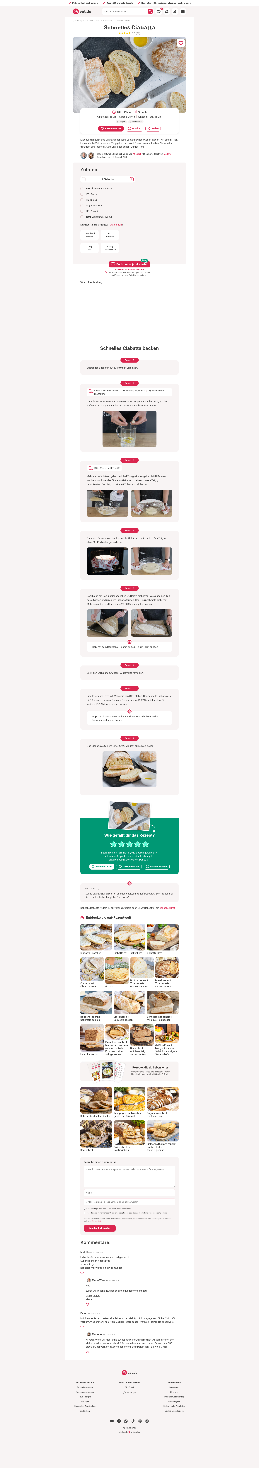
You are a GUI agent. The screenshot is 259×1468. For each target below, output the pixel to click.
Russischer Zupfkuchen (85, 1406)
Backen (90, 21)
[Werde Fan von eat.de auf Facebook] (147, 1421)
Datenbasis (116, 224)
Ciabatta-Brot (154, 953)
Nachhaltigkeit (174, 1401)
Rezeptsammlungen (85, 1392)
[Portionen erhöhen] (131, 179)
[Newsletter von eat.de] (129, 1072)
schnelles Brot (167, 908)
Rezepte (80, 21)
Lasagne (85, 1401)
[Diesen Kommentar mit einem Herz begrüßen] (82, 1272)
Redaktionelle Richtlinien (174, 1406)
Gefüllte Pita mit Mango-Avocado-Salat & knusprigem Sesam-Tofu (166, 1050)
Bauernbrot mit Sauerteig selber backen (138, 1051)
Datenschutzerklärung (174, 1397)
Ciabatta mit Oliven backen (88, 985)
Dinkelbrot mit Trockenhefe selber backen (163, 983)
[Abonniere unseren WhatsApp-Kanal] (126, 1421)
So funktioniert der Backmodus (129, 270)
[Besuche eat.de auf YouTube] (112, 1421)
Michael (137, 154)
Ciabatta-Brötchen (90, 953)
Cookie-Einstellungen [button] (174, 1411)
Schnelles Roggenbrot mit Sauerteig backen (159, 1018)
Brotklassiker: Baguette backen (123, 1018)
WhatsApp (131, 1393)
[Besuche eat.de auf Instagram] (119, 1421)
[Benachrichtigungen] (166, 11)
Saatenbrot (86, 1150)
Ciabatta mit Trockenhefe (128, 953)
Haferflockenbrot (89, 1054)
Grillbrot (109, 986)
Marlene (167, 154)
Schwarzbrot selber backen (95, 1116)
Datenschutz (97, 1221)
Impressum (174, 1387)
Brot (98, 21)
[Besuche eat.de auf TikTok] (133, 1421)
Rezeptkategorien (85, 1387)
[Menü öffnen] (183, 11)
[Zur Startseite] (82, 11)
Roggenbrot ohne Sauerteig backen (90, 1018)
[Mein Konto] (175, 11)
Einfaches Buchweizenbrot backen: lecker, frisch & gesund (161, 1147)
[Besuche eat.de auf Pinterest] (140, 1421)
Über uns (174, 1392)
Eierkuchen (85, 1411)
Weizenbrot (107, 21)
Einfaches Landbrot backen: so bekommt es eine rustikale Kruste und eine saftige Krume (117, 1048)
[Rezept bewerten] (129, 844)
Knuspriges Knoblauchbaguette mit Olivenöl (128, 1115)
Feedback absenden (99, 1228)
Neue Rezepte (85, 1397)
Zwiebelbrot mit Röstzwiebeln (122, 1149)
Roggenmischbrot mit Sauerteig (157, 1115)
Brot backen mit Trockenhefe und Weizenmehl (139, 983)
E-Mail (131, 1387)
